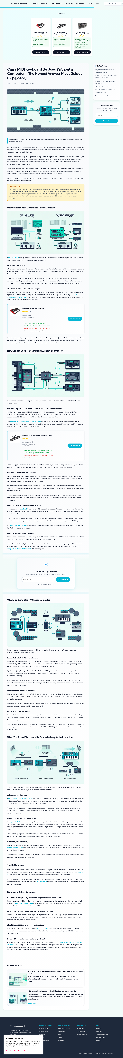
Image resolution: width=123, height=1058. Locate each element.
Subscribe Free (63, 579)
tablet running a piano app (23, 903)
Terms (104, 1053)
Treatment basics (44, 1040)
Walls (59, 1034)
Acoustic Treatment (40, 4)
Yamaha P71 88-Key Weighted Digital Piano (25, 422)
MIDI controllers (82, 1034)
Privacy (98, 1040)
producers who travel (15, 847)
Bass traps (42, 1034)
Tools (97, 4)
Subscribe (106, 121)
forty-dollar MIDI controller (18, 822)
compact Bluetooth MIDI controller (19, 549)
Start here (99, 1031)
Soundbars (69, 4)
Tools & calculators (102, 1034)
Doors (60, 1037)
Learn (90, 4)
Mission (98, 1028)
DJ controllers (81, 1031)
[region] (23, 1044)
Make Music (80, 4)
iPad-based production (18, 525)
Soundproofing (56, 4)
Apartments (61, 1031)
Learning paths (100, 1037)
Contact (110, 1053)
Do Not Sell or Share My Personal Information (19, 1051)
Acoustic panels (44, 1028)
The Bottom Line (100, 92)
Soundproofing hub (64, 1028)
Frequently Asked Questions (104, 96)
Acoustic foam (43, 1031)
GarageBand (22, 509)
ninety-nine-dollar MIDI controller (20, 798)
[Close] (41, 1037)
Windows (61, 1040)
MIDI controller (13, 258)
